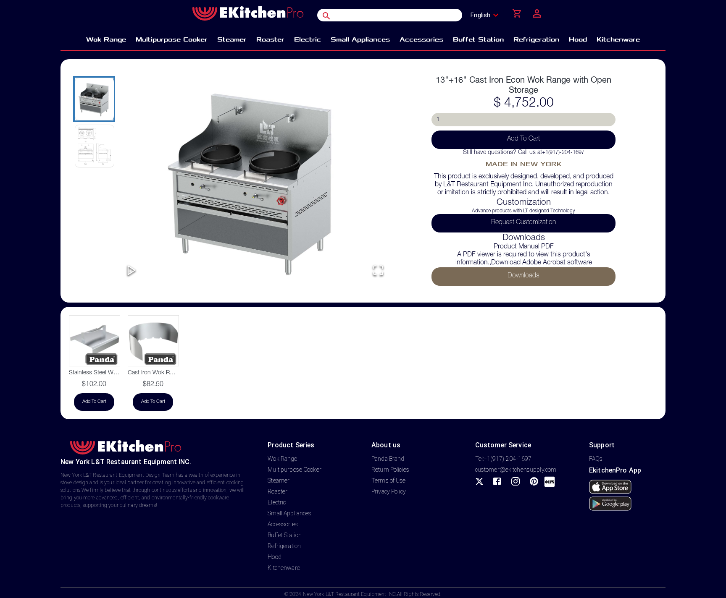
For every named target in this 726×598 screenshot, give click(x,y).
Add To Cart (523, 139)
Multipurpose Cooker (294, 469)
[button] (254, 181)
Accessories (282, 524)
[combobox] (487, 15)
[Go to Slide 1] (94, 99)
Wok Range (282, 458)
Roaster (277, 491)
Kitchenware (284, 567)
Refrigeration (284, 546)
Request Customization (523, 222)
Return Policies (390, 469)
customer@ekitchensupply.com (516, 469)
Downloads (523, 276)
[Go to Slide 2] (94, 146)
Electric (277, 502)
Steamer (278, 480)
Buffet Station (285, 535)
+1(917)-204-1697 (563, 153)
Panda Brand (387, 458)
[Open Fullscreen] (378, 271)
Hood (274, 557)
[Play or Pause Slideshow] (131, 271)
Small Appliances (289, 513)
